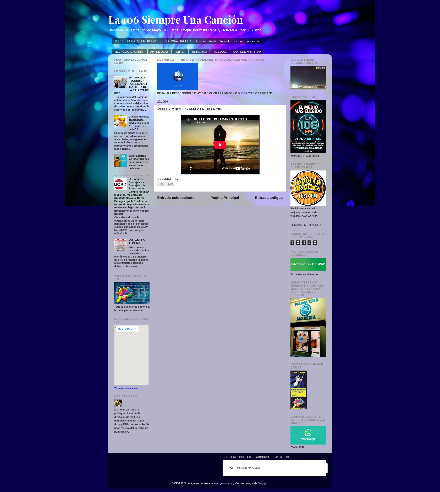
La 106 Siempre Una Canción (175, 19)
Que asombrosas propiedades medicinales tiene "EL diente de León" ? (139, 123)
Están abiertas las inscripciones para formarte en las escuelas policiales (139, 162)
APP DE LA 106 (159, 51)
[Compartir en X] (165, 184)
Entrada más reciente (175, 198)
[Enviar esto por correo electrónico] (159, 184)
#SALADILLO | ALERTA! (137, 242)
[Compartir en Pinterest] (172, 184)
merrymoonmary (224, 483)
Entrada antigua (269, 198)
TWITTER (179, 51)
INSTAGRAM (199, 51)
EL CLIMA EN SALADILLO (305, 224)
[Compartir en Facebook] (168, 184)
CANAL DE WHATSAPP (247, 51)
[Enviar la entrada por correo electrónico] (176, 178)
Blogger (262, 483)
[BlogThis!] (162, 184)
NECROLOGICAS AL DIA (129, 51)
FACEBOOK (220, 51)
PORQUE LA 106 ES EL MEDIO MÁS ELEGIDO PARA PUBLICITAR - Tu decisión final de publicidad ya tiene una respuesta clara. (188, 41)
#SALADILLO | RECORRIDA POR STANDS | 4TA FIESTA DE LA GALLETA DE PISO (131, 85)
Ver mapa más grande (126, 388)
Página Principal (225, 198)
